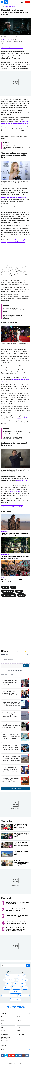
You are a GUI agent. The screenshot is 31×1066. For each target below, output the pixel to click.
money (5, 587)
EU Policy (19, 1020)
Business (3, 1020)
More (2, 1049)
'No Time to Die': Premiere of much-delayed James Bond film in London (13, 437)
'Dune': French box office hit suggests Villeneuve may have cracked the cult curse (13, 147)
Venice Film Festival (8, 595)
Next (18, 1023)
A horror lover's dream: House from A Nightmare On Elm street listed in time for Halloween (14, 317)
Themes (3, 1013)
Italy (25, 987)
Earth (2, 1023)
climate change (15, 991)
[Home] (1, 6)
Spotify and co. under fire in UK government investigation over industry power (14, 310)
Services (3, 1045)
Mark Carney (15, 999)
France (7, 987)
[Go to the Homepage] (6, 2)
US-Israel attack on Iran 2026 (15, 976)
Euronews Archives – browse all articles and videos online (7, 1039)
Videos (18, 1030)
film (13, 587)
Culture (6, 6)
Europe (3, 1017)
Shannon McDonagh (7, 39)
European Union (19, 984)
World (18, 1017)
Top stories (6, 821)
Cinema (21, 595)
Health (3, 1027)
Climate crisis (24, 995)
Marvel (19, 591)
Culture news (12, 6)
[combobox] (15, 965)
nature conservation (9, 995)
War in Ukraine (9, 980)
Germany (16, 987)
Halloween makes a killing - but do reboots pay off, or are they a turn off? (13, 432)
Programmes (4, 1034)
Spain (8, 984)
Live (27, 2)
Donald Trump (22, 980)
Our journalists (20, 1034)
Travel (18, 1027)
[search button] (28, 965)
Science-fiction (7, 591)
